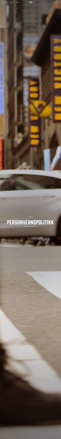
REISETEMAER (11, 2)
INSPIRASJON (18, 2)
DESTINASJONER (4, 2)
